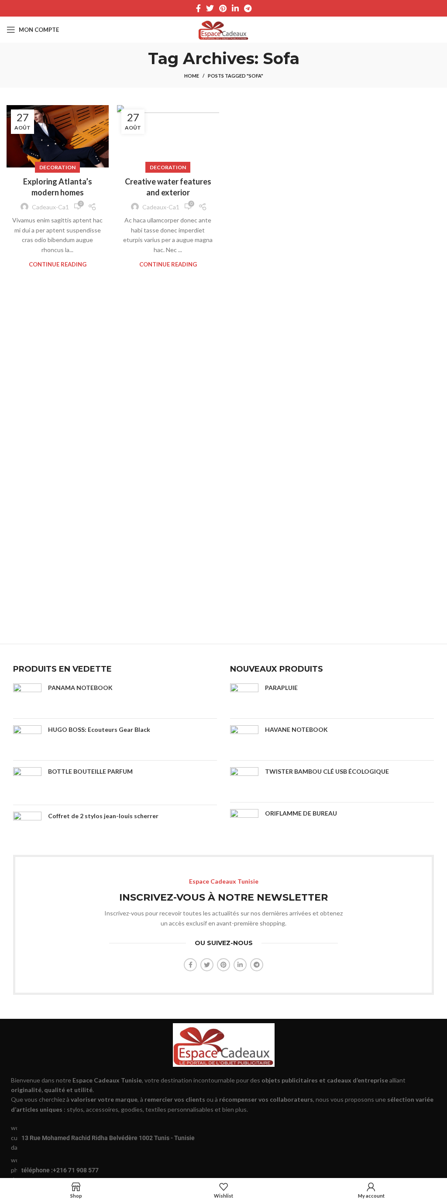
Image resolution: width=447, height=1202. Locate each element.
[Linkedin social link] (235, 8)
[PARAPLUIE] (244, 697)
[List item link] (223, 1170)
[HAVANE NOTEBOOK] (244, 739)
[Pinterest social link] (223, 8)
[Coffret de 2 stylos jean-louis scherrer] (27, 826)
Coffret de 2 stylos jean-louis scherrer (104, 816)
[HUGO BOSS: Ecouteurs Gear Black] (27, 739)
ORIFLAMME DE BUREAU (301, 813)
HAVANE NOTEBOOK (296, 729)
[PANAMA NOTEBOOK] (27, 697)
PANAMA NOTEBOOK (80, 687)
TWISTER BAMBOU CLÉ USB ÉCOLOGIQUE (327, 771)
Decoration (57, 167)
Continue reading (57, 264)
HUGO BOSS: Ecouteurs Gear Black (99, 729)
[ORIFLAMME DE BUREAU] (244, 825)
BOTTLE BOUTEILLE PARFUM (90, 771)
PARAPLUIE (281, 687)
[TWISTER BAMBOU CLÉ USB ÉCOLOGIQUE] (244, 781)
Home (191, 76)
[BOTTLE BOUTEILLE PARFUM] (27, 782)
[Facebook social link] (198, 8)
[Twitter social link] (210, 8)
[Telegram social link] (247, 8)
